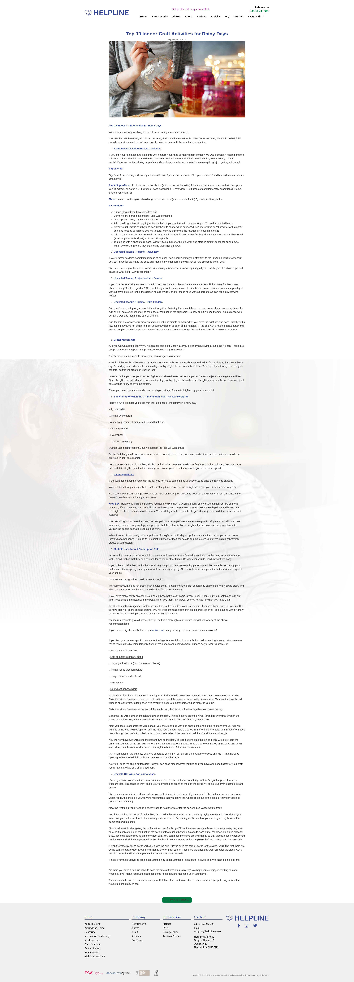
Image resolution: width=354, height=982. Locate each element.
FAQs (165, 928)
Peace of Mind (92, 948)
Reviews (202, 16)
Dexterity (90, 932)
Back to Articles (179, 900)
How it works (160, 16)
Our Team (137, 940)
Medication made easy (97, 936)
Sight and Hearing (95, 956)
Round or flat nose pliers (123, 689)
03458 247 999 (259, 11)
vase (175, 814)
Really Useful (92, 952)
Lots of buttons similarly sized (126, 656)
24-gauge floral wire (121, 663)
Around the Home (95, 928)
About (189, 16)
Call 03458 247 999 (204, 923)
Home (143, 16)
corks (136, 814)
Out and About (93, 944)
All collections (92, 923)
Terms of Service (172, 936)
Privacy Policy (170, 932)
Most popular (92, 940)
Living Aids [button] (255, 16)
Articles (215, 16)
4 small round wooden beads (126, 669)
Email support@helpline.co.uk (207, 929)
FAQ (227, 16)
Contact (239, 16)
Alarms (176, 16)
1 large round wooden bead (125, 676)
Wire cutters (117, 682)
